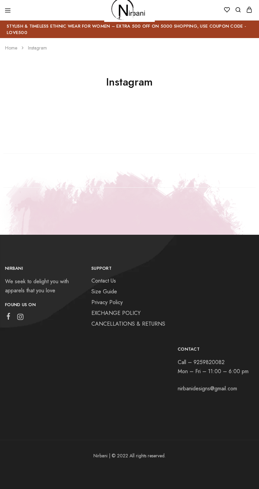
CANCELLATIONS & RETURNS (128, 324)
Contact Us (103, 281)
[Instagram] (20, 318)
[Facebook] (9, 318)
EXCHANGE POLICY (116, 313)
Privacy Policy (107, 302)
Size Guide (104, 291)
